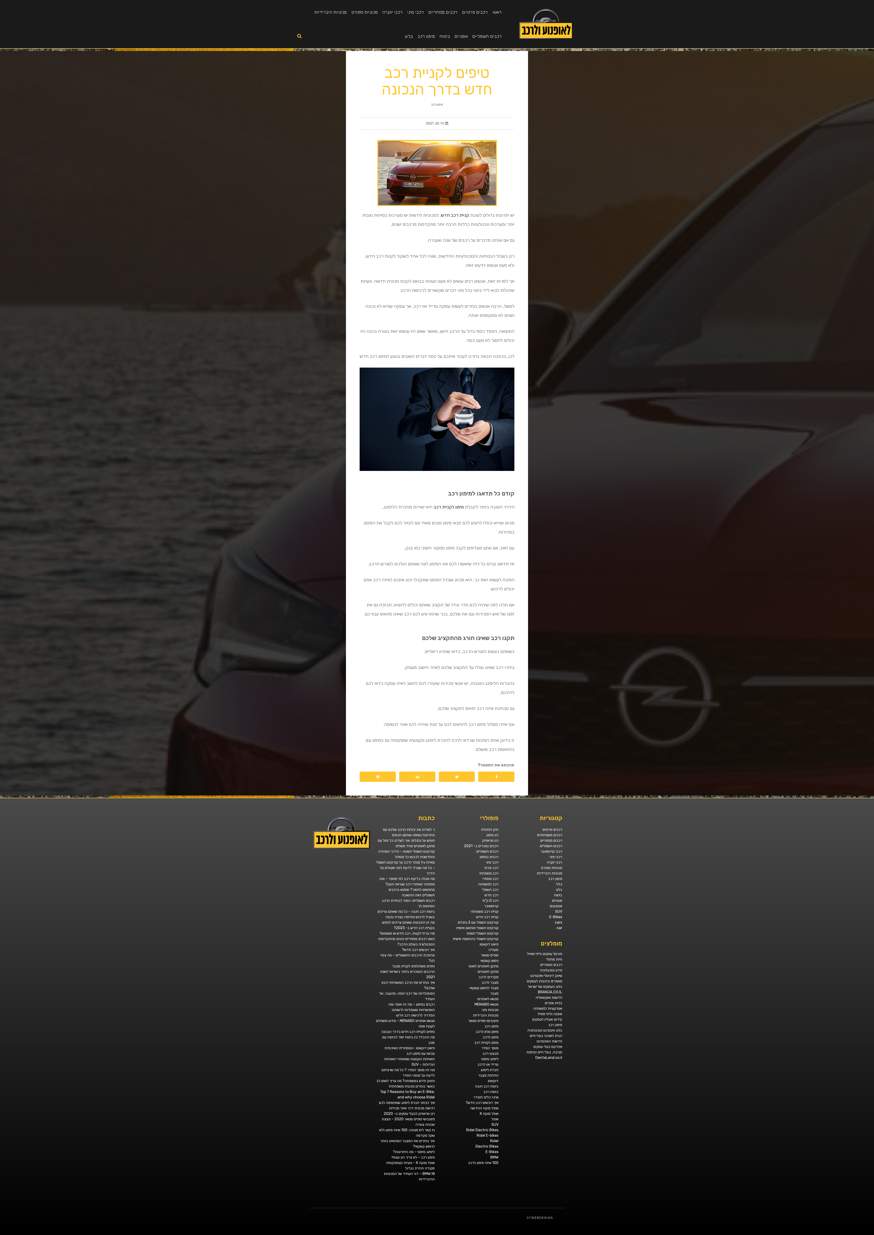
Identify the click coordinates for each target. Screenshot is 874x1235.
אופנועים (556, 906)
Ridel (494, 1141)
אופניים (461, 36)
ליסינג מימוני (489, 1059)
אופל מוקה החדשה (484, 1108)
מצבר (494, 993)
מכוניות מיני (490, 1010)
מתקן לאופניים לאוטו (483, 966)
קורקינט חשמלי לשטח (482, 933)
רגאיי (795, 1233)
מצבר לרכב (490, 982)
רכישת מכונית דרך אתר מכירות (412, 1108)
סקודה (493, 950)
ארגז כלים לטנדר (485, 1097)
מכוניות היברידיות (330, 12)
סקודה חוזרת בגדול (420, 1168)
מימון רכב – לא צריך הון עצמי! (413, 1157)
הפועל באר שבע (871, 1233)
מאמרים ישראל (813, 1233)
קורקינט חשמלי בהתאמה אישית (475, 939)
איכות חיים (857, 1233)
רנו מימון (492, 835)
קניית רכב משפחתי (484, 911)
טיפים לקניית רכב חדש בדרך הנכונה (408, 1031)
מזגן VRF (780, 1233)
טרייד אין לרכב (488, 1064)
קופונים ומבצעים (865, 1233)
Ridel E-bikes (487, 1135)
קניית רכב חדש (455, 215)
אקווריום (792, 1233)
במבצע (798, 1233)
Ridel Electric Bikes (482, 1130)
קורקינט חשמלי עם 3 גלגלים (478, 922)
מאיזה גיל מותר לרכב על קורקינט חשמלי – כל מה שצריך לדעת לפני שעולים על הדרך (405, 867)
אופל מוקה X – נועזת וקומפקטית (410, 1163)
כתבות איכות (837, 1233)
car (559, 928)
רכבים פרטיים (475, 12)
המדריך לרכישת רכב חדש (415, 1015)
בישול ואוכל (847, 1233)
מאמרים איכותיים (852, 1233)
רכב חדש (491, 895)
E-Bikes (555, 917)
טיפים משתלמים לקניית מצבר (413, 966)
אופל (494, 1119)
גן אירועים (764, 1233)
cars (558, 922)
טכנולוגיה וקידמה (828, 1233)
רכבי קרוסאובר (551, 851)
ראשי (497, 12)
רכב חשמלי (490, 889)
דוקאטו (493, 1081)
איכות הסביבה (802, 1233)
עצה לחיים (776, 1233)
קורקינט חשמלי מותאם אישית (477, 928)
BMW (494, 1157)
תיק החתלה (489, 829)
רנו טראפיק (490, 840)
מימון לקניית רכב (449, 507)
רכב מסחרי (490, 879)
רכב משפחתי (488, 873)
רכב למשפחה (488, 884)
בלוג (409, 36)
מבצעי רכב (490, 1053)
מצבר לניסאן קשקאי (484, 988)
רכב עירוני (491, 868)
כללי (559, 884)
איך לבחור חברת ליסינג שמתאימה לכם (407, 1102)
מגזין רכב (861, 1233)
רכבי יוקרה (392, 12)
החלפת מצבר (488, 1075)
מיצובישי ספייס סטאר (483, 1021)
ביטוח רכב (490, 1092)
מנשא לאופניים (487, 999)
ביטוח (445, 36)
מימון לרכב (490, 1037)
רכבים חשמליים (487, 36)
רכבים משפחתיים (549, 835)
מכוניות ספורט (364, 12)
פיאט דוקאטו (489, 944)
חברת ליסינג (489, 1070)
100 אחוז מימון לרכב (483, 1163)
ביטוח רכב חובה (486, 1086)
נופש (767, 1233)
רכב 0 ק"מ (490, 900)
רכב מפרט (817, 1233)
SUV (558, 911)
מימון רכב (426, 36)
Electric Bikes (486, 1146)
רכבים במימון (489, 857)
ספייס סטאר (489, 955)
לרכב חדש (833, 1233)
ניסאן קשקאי (489, 960)
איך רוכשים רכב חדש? (482, 1102)
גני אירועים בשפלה (823, 1233)
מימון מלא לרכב (487, 1031)
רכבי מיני (415, 12)
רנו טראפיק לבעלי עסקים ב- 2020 (409, 1113)
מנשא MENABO (486, 1004)
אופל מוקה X (489, 1113)
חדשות (806, 1233)
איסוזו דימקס (784, 1233)
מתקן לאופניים (488, 971)
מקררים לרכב (488, 977)
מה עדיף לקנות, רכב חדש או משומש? (407, 933)
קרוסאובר (491, 906)
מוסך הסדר (489, 1048)
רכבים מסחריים (442, 12)
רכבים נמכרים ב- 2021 (481, 846)
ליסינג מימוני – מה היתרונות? (414, 1152)
